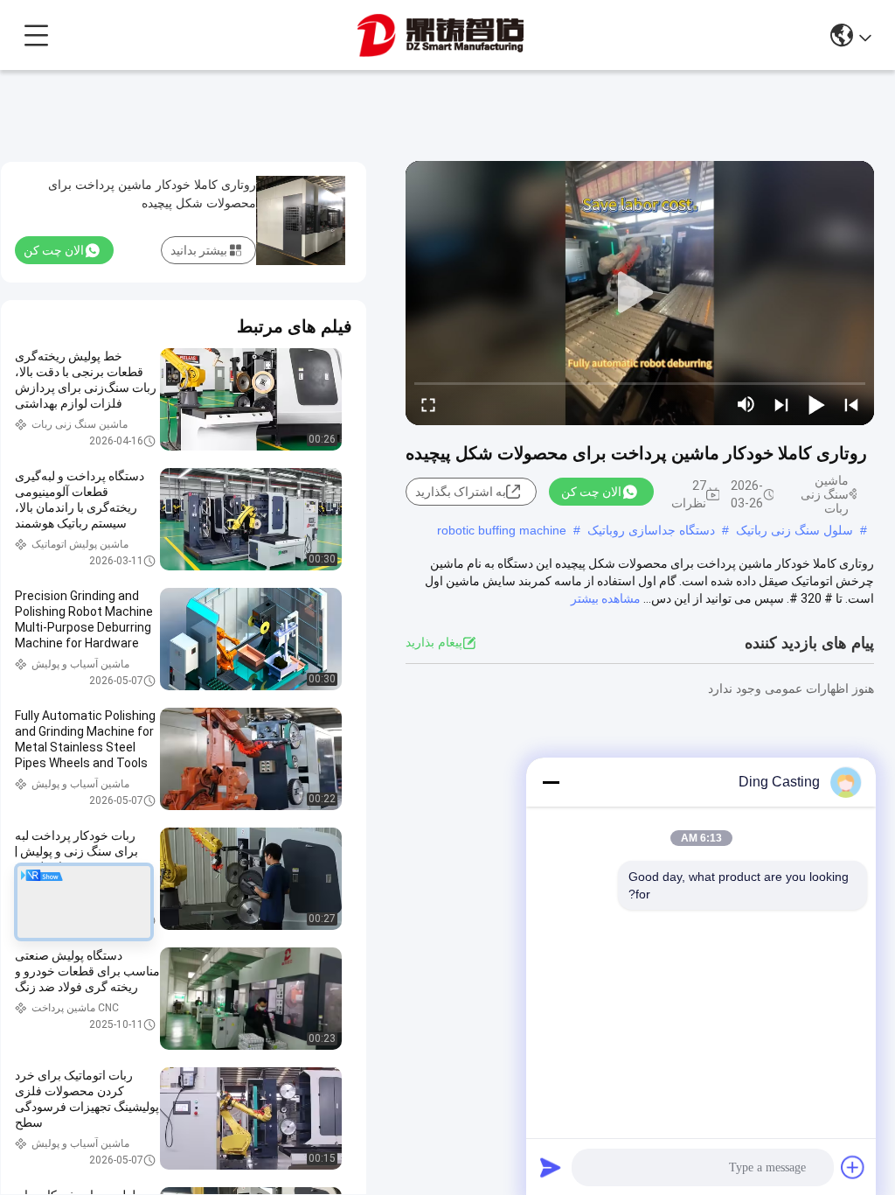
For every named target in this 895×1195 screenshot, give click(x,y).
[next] (781, 404)
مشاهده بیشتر (606, 598)
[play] (640, 293)
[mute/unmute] (746, 404)
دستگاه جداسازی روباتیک (651, 530)
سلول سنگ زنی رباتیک (794, 530)
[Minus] (550, 782)
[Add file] (853, 1167)
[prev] (851, 404)
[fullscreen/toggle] (428, 404)
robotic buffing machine (501, 530)
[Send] (551, 1167)
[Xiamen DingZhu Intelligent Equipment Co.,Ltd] (440, 35)
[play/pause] (816, 404)
